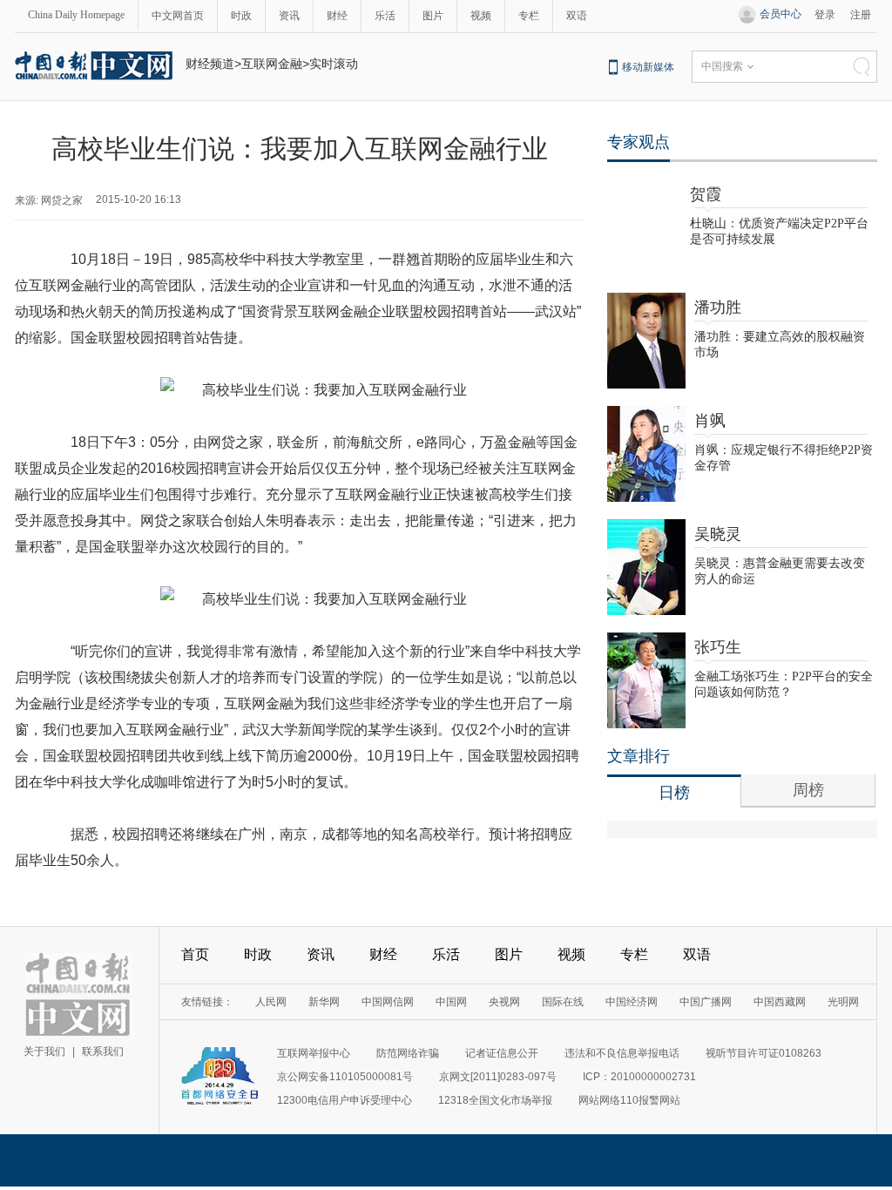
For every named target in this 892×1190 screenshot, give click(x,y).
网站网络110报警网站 (629, 1100)
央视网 (504, 1002)
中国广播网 (705, 1002)
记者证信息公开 (501, 1053)
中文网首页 (178, 16)
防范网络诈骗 (407, 1053)
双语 (576, 16)
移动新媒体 (648, 67)
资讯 (289, 16)
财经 (337, 16)
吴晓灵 (717, 534)
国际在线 (563, 1002)
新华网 (324, 1002)
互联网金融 (271, 64)
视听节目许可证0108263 (763, 1053)
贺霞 (705, 194)
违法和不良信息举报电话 (621, 1053)
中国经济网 (631, 1002)
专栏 (528, 16)
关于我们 (44, 1051)
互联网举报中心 (313, 1053)
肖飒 (710, 420)
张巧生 (717, 647)
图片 (432, 16)
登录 (824, 15)
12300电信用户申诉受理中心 (344, 1100)
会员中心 (780, 14)
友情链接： (207, 1002)
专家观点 (638, 142)
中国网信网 (388, 1002)
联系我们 (103, 1051)
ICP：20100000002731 (639, 1077)
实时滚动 (333, 64)
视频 (480, 16)
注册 (860, 15)
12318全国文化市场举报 (495, 1100)
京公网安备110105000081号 (345, 1077)
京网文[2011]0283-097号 (498, 1077)
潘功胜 (717, 307)
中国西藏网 (779, 1002)
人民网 (271, 1002)
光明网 (843, 1002)
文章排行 (638, 756)
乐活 (385, 16)
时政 (241, 16)
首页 (195, 954)
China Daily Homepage (76, 15)
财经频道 (210, 64)
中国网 (451, 1002)
